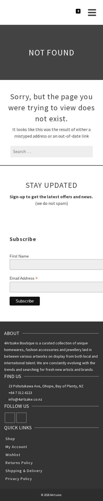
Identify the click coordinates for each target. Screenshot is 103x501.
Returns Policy (19, 462)
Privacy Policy (18, 478)
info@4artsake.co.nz (25, 399)
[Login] (62, 12)
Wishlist (12, 454)
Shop (10, 438)
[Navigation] (92, 12)
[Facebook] (10, 417)
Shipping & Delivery (24, 470)
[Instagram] (21, 417)
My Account (16, 446)
